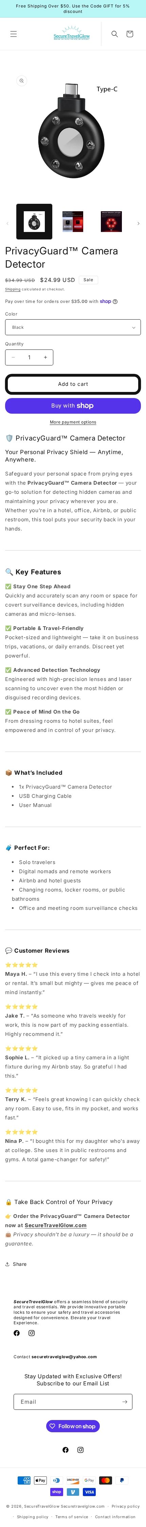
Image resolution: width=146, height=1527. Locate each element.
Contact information (115, 1516)
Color (11, 314)
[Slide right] (138, 223)
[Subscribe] (124, 1402)
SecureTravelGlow (41, 1506)
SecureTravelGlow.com (56, 1225)
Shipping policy (33, 1516)
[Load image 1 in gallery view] (34, 221)
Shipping (13, 289)
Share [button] (20, 1264)
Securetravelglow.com (83, 1506)
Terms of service (71, 1516)
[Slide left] (7, 223)
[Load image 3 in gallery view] (73, 221)
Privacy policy (126, 1506)
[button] (13, 33)
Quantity (14, 343)
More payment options (73, 422)
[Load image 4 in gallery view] (111, 221)
